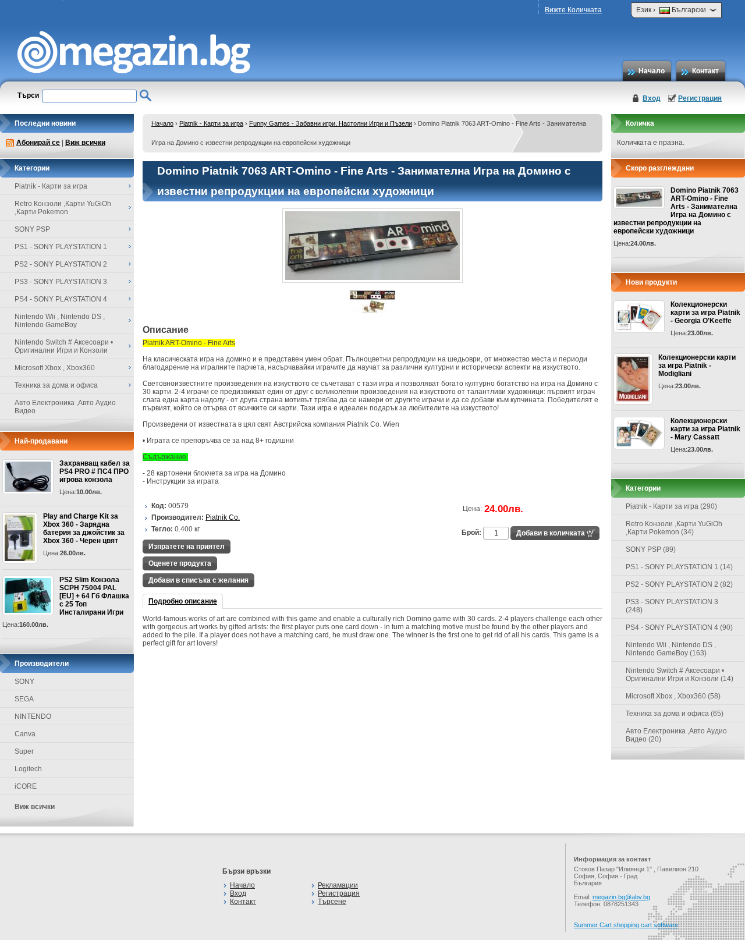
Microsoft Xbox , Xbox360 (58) (673, 696)
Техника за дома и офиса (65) (674, 714)
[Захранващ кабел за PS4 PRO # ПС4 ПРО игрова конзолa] (28, 476)
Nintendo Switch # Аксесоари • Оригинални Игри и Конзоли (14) (679, 674)
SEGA (24, 699)
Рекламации (338, 885)
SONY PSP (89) (651, 549)
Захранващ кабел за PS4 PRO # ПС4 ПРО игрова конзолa (94, 471)
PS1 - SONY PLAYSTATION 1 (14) (679, 567)
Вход (652, 98)
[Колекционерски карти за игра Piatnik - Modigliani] (632, 379)
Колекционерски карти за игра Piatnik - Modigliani (697, 365)
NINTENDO (33, 716)
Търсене (332, 902)
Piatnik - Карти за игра (211, 123)
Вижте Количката (573, 10)
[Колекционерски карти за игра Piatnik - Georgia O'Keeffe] (639, 316)
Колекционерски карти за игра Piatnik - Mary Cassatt (705, 429)
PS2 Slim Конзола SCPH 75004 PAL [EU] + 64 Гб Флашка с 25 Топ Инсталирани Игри (94, 596)
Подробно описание (182, 601)
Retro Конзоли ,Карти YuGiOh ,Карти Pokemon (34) (674, 528)
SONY (24, 681)
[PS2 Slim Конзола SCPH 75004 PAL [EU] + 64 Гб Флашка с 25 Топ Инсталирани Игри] (28, 595)
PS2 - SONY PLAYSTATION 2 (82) (679, 584)
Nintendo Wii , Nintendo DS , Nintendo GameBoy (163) (671, 649)
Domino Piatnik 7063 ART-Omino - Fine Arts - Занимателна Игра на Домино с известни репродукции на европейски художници (676, 210)
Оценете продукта (179, 563)
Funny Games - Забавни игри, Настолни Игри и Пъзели (330, 123)
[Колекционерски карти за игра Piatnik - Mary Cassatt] (639, 433)
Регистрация (700, 98)
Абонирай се (38, 143)
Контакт (705, 71)
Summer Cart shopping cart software (626, 924)
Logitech (28, 769)
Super (24, 751)
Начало (651, 71)
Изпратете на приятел (186, 546)
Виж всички (85, 143)
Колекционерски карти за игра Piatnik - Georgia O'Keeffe (705, 312)
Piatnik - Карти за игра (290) (671, 506)
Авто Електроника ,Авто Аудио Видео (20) (676, 735)
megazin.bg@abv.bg (621, 896)
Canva (25, 734)
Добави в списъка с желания (198, 580)
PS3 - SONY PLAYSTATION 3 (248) (672, 606)
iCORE (26, 786)
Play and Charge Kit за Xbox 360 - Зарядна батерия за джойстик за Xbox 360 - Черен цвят (84, 528)
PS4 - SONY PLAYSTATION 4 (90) (679, 627)
